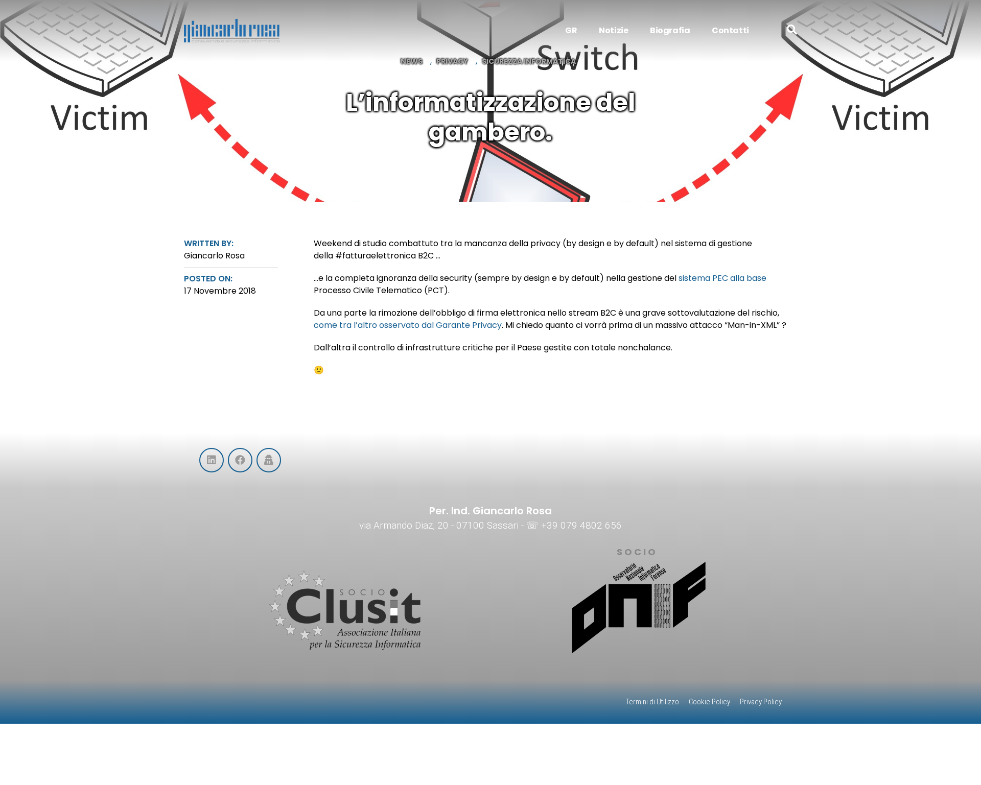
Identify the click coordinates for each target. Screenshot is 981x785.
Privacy (452, 61)
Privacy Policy (761, 701)
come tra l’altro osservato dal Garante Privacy (408, 325)
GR (571, 30)
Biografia (670, 30)
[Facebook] (240, 460)
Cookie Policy (709, 701)
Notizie (613, 30)
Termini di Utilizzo (652, 701)
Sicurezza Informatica (529, 61)
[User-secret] (268, 460)
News (412, 61)
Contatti (730, 30)
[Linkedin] (211, 460)
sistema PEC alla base (722, 278)
